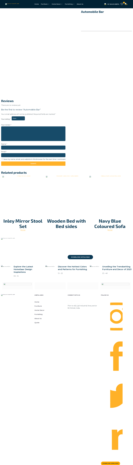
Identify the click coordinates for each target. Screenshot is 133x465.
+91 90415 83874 (74, 301)
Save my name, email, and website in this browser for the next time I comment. (35, 159)
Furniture (38, 306)
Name (4, 144)
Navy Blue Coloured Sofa (110, 223)
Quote (36, 323)
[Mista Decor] (50, 285)
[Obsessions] (83, 285)
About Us (38, 318)
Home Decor (39, 310)
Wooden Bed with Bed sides (66, 223)
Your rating (6, 119)
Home (36, 302)
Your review (6, 125)
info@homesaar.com (76, 303)
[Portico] (115, 285)
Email (4, 152)
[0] (122, 4)
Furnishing (38, 314)
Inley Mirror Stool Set (22, 223)
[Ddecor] (17, 285)
